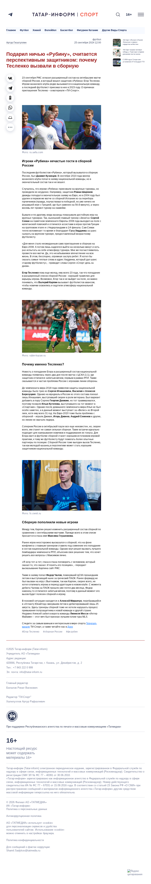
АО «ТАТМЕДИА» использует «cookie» (29, 822)
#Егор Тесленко (31, 631)
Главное (11, 30)
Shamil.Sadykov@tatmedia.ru (23, 850)
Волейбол (50, 30)
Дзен (70, 626)
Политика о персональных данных (26, 809)
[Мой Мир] (10, 117)
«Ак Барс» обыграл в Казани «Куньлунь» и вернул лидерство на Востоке (133, 42)
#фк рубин (72, 631)
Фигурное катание (87, 30)
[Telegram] (10, 14)
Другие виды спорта (114, 30)
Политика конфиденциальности (25, 840)
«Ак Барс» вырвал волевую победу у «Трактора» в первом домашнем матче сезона (133, 52)
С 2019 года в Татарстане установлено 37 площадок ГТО (134, 61)
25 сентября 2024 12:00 (87, 42)
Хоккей (37, 30)
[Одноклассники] (10, 98)
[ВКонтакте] (10, 78)
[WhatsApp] (10, 108)
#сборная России (53, 631)
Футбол (24, 30)
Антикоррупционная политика (23, 815)
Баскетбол (66, 30)
